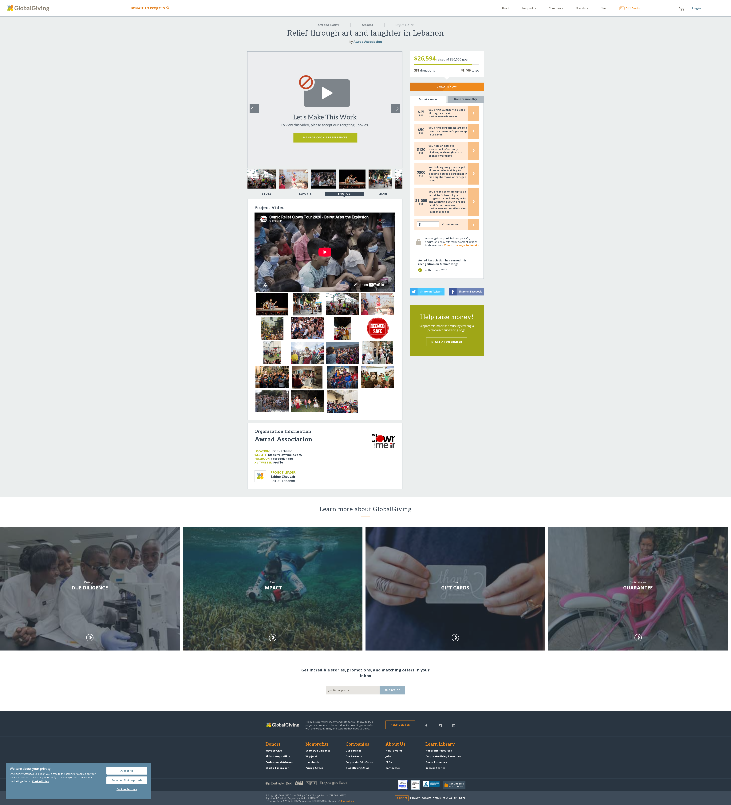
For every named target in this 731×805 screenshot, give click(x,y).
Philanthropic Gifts (278, 756)
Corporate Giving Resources (443, 756)
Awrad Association (368, 42)
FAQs (388, 762)
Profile (278, 462)
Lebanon (367, 25)
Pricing (447, 798)
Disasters (582, 8)
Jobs (388, 756)
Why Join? (311, 756)
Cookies (426, 798)
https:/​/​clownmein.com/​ (285, 455)
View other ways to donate (461, 245)
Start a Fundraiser (446, 341)
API (455, 798)
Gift (632, 8)
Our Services (353, 750)
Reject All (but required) (127, 780)
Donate (148, 8)
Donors (273, 744)
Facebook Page (282, 458)
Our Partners (354, 756)
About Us (395, 744)
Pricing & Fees (314, 768)
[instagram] (440, 725)
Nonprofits (529, 8)
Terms (437, 798)
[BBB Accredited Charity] (433, 785)
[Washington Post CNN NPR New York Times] (316, 784)
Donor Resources (436, 762)
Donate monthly (465, 99)
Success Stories (435, 768)
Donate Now (447, 86)
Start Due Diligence (318, 750)
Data (462, 798)
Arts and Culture (328, 25)
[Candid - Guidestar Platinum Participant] (417, 785)
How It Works (393, 750)
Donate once (428, 99)
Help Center (400, 724)
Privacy (415, 798)
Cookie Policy (40, 781)
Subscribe (392, 690)
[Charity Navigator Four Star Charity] (404, 785)
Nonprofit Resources (438, 750)
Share (383, 193)
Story (266, 193)
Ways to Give (274, 750)
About (506, 8)
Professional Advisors (279, 762)
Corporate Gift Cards (359, 762)
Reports (305, 193)
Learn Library (440, 744)
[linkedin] (453, 725)
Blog (604, 8)
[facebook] (426, 725)
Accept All (127, 770)
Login (696, 8)
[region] (78, 781)
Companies (556, 8)
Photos (344, 193)
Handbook (312, 762)
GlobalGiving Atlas (357, 768)
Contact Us (392, 768)
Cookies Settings (127, 789)
